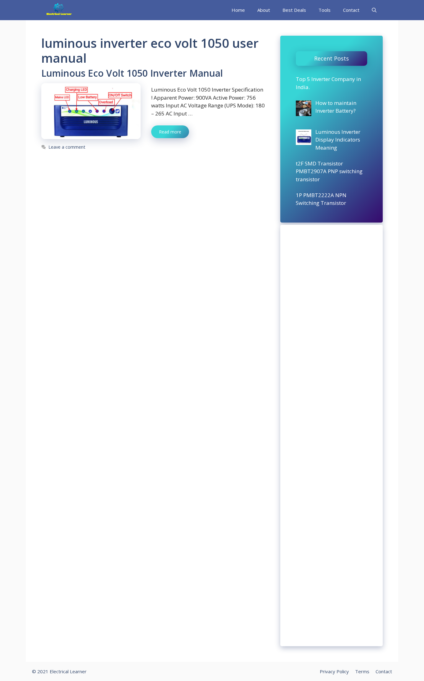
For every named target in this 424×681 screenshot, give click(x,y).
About (263, 10)
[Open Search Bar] (374, 10)
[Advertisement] (331, 435)
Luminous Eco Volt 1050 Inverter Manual (132, 73)
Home (238, 10)
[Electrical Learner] (59, 10)
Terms (362, 671)
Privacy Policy (334, 671)
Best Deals (294, 10)
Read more (170, 132)
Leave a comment (66, 147)
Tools (324, 10)
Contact (351, 10)
